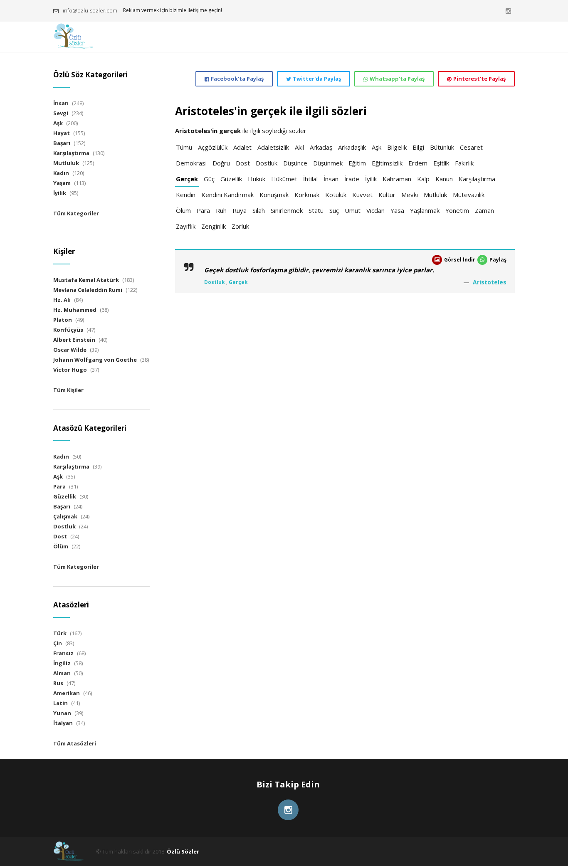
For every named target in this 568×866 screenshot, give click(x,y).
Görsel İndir (459, 259)
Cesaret (471, 147)
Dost (243, 163)
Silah (258, 210)
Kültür (386, 194)
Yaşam (62, 183)
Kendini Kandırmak (227, 194)
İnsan (331, 179)
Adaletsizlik (273, 147)
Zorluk (240, 226)
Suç (334, 210)
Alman (62, 673)
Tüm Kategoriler (76, 213)
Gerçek (187, 179)
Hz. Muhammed (74, 309)
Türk (60, 633)
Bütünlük (442, 147)
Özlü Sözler (183, 851)
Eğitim (357, 163)
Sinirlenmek (287, 210)
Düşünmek (328, 163)
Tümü (184, 147)
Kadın (61, 173)
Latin (60, 703)
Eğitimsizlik (387, 163)
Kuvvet (362, 194)
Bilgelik (397, 147)
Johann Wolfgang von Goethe (95, 359)
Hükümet (284, 179)
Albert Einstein (74, 339)
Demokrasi (191, 163)
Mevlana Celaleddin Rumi (87, 290)
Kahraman (397, 179)
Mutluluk (435, 194)
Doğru (221, 163)
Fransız (63, 653)
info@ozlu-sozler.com (90, 10)
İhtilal (310, 179)
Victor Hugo (70, 369)
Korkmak (306, 194)
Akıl (299, 147)
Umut (353, 210)
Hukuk (256, 179)
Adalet (242, 147)
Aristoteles (489, 282)
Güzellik (231, 179)
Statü (316, 210)
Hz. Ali (62, 299)
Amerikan (66, 693)
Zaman (484, 210)
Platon (62, 319)
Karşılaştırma (477, 179)
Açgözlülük (212, 147)
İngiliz (62, 663)
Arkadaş (321, 147)
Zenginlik (213, 226)
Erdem (417, 163)
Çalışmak (65, 516)
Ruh (221, 210)
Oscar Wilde (69, 349)
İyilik (371, 179)
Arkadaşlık (352, 147)
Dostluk (266, 163)
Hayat (61, 133)
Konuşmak (274, 194)
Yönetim (457, 210)
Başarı (61, 143)
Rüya (239, 210)
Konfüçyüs (68, 329)
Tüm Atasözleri (74, 743)
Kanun (444, 179)
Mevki (409, 194)
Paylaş (497, 259)
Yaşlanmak (425, 210)
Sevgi (60, 113)
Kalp (423, 179)
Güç (209, 179)
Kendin (185, 194)
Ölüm (183, 210)
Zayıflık (185, 226)
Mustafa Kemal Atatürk (86, 280)
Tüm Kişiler (68, 390)
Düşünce (295, 163)
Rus (58, 683)
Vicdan (375, 210)
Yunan (62, 713)
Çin (57, 643)
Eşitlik (441, 163)
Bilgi (418, 147)
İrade (351, 179)
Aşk (376, 147)
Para (203, 210)
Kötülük (335, 194)
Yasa (397, 210)
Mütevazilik (468, 194)
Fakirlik (464, 163)
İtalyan (63, 723)
